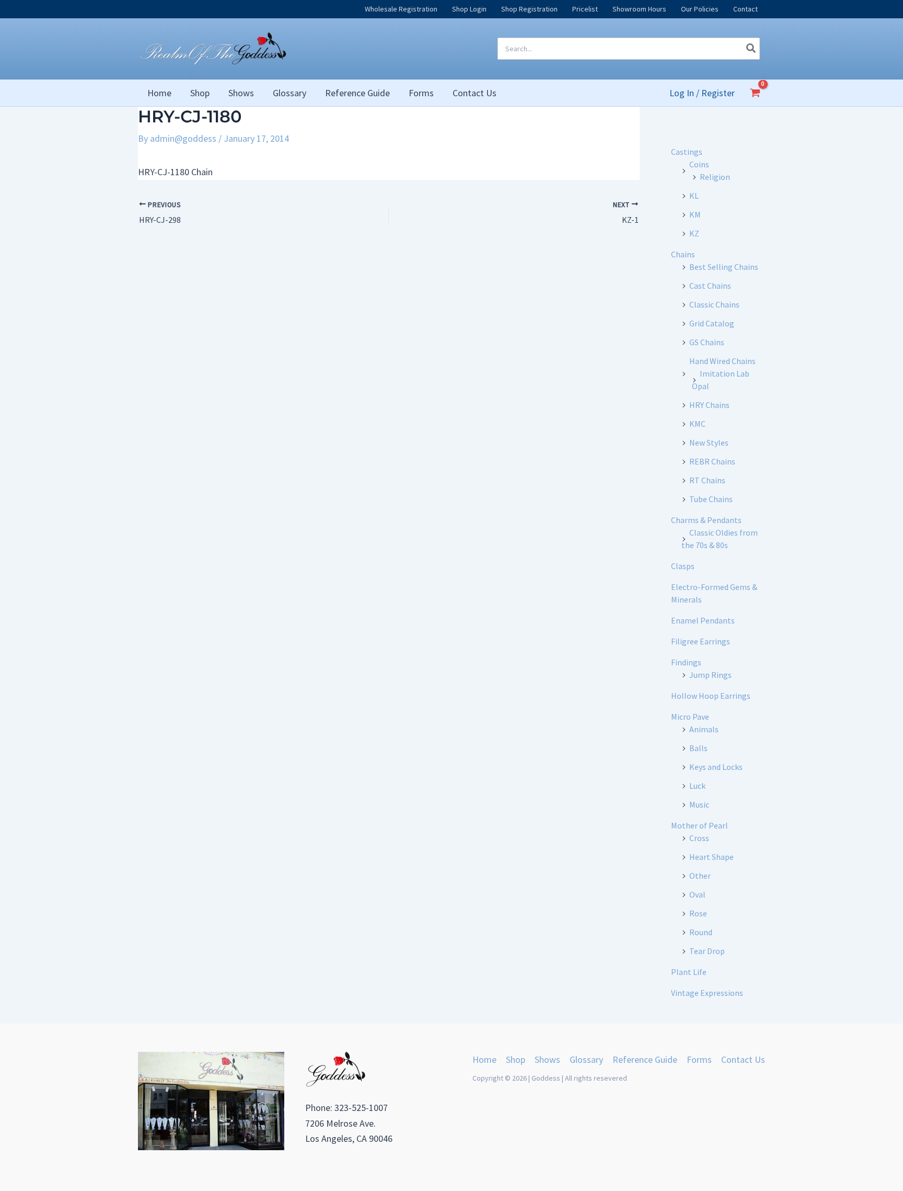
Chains (683, 254)
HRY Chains (709, 405)
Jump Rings (710, 675)
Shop (515, 1059)
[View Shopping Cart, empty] (755, 92)
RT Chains (707, 480)
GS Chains (706, 342)
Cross (699, 838)
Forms (699, 1059)
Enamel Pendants (703, 620)
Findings (686, 662)
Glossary (586, 1059)
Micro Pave (690, 716)
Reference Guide (644, 1059)
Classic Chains (714, 304)
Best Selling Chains (723, 267)
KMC (697, 423)
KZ (694, 233)
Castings (686, 151)
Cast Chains (710, 285)
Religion (715, 177)
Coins (699, 164)
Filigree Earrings (700, 641)
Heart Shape (711, 857)
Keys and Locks (716, 767)
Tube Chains (711, 499)
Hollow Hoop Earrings (710, 695)
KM (695, 214)
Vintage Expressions (707, 993)
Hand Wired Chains (722, 361)
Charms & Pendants (706, 520)
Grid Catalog (711, 323)
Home (484, 1059)
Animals (704, 729)
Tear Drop (707, 951)
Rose (698, 913)
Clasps (682, 566)
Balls (698, 748)
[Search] (751, 48)
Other (700, 875)
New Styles (708, 442)
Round (700, 932)
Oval (697, 894)
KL (694, 195)
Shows (547, 1059)
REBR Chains (712, 461)
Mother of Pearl (699, 825)
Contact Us (743, 1059)
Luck (697, 785)
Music (699, 804)
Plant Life (689, 972)
